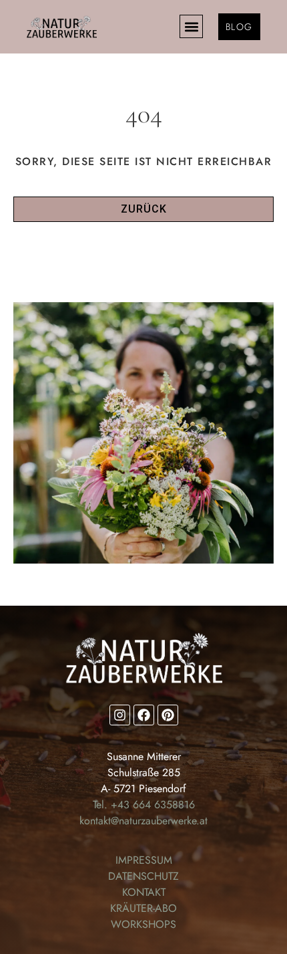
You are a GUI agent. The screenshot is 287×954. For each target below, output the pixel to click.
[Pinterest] (168, 715)
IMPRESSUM (143, 860)
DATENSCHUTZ (143, 876)
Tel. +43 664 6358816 (144, 804)
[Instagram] (119, 715)
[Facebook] (143, 715)
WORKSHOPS (143, 924)
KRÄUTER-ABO (143, 908)
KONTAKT (144, 892)
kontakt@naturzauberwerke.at (143, 820)
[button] (191, 26)
